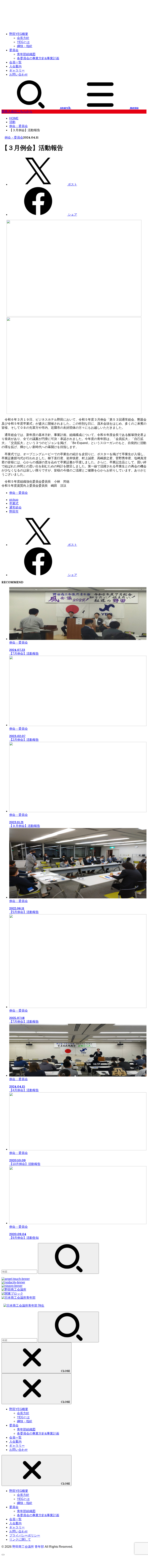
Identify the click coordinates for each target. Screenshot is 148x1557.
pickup (13, 499)
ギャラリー (17, 70)
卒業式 (13, 503)
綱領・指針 (24, 46)
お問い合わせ (18, 74)
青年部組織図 (26, 54)
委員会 (13, 50)
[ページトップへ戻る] (3, 1554)
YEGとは (23, 42)
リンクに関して (20, 1539)
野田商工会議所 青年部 (28, 1546)
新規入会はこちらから (17, 111)
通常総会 (15, 507)
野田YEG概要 (18, 34)
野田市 (13, 511)
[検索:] (20, 1271)
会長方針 (23, 38)
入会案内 (15, 66)
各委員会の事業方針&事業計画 (38, 58)
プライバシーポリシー (24, 1535)
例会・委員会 (14, 137)
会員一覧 (15, 62)
